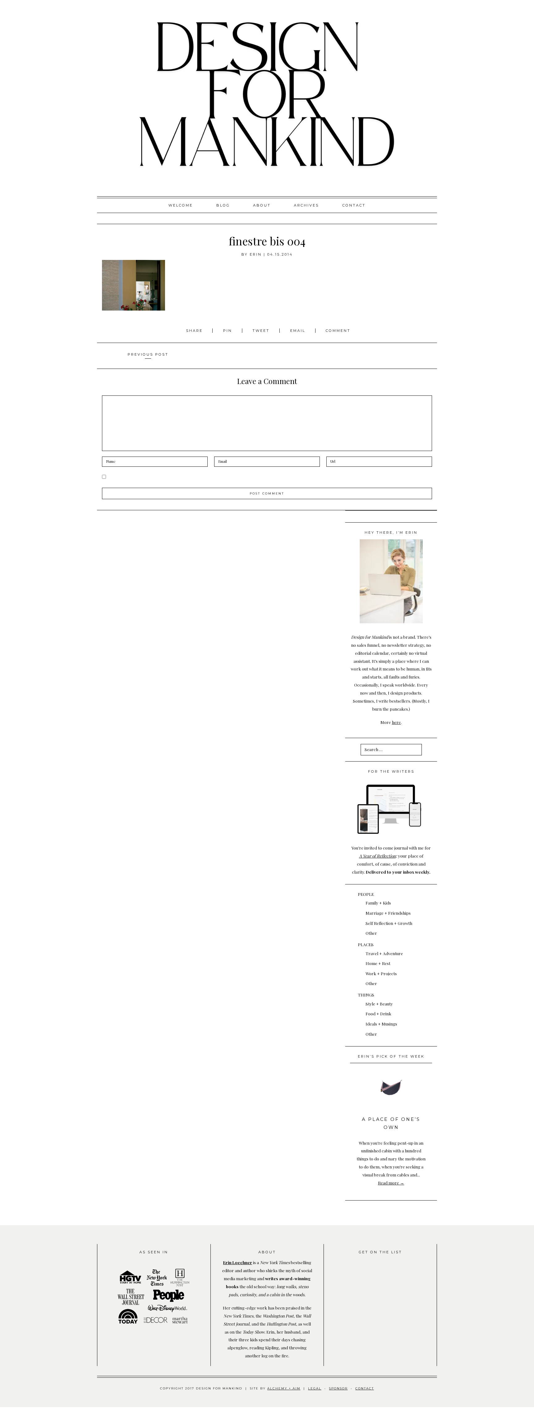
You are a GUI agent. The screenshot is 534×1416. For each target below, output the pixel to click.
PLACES (366, 944)
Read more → (391, 1182)
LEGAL (314, 1388)
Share (195, 330)
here (396, 722)
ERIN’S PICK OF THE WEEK (391, 1056)
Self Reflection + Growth (389, 923)
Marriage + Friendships (388, 913)
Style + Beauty (379, 1003)
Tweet (261, 330)
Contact (354, 205)
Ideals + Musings (381, 1023)
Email (297, 330)
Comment (338, 330)
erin (256, 254)
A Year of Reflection (377, 855)
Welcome (180, 205)
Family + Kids (378, 902)
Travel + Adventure (384, 953)
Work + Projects (381, 973)
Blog (223, 205)
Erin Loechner (237, 1262)
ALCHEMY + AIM (283, 1388)
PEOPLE (366, 894)
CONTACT (364, 1388)
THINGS (366, 994)
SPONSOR (338, 1388)
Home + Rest (378, 963)
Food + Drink (378, 1013)
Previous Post (148, 354)
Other (371, 933)
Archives (306, 205)
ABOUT (262, 205)
